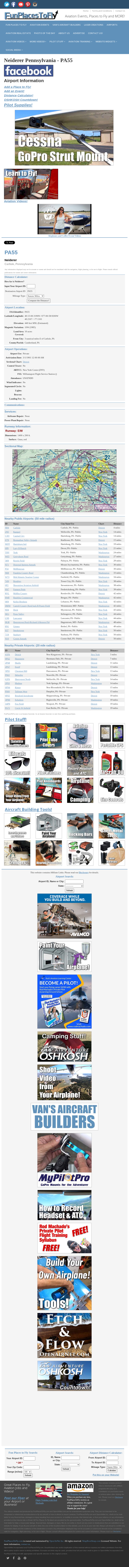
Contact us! (95, 33)
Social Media (13, 49)
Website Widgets (106, 41)
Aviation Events (39, 24)
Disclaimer (117, 1531)
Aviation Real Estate (18, 33)
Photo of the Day (44, 33)
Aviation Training (80, 41)
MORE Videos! (37, 41)
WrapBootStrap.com (91, 1541)
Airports (112, 24)
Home (86, 11)
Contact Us (120, 11)
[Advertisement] (64, 1416)
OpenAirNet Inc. (56, 1541)
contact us (25, 1544)
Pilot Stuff (57, 41)
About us (64, 33)
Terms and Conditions (102, 11)
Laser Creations (93, 24)
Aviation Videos (15, 41)
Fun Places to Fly (16, 24)
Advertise (79, 33)
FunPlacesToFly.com (13, 1541)
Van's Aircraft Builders (67, 24)
